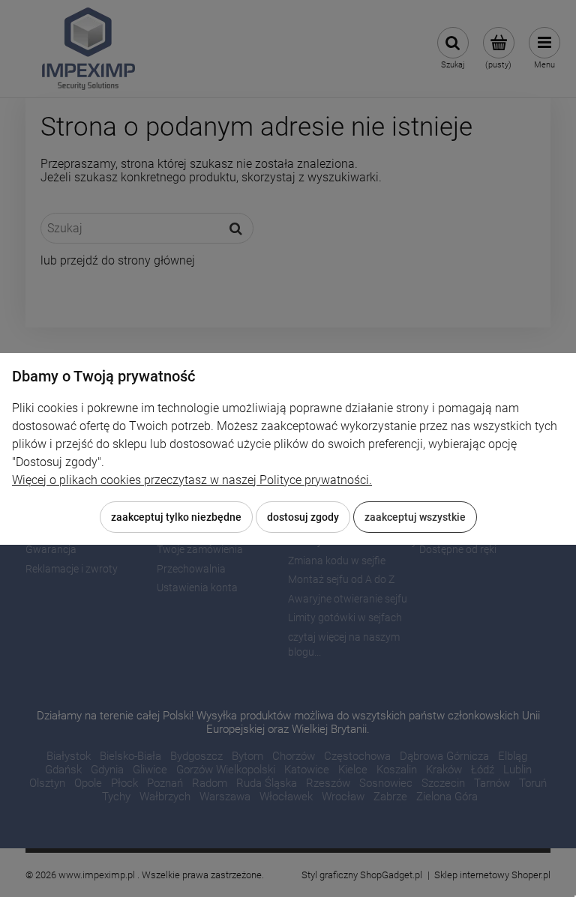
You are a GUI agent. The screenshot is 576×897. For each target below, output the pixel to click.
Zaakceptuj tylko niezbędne (176, 517)
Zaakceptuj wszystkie (415, 517)
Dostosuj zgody (303, 517)
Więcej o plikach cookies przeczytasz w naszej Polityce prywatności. (192, 480)
